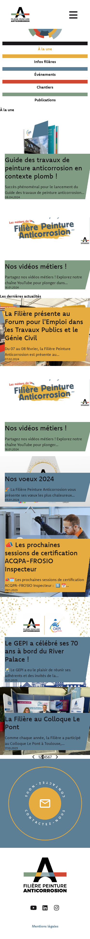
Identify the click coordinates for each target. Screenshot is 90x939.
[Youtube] (33, 907)
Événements (45, 74)
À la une (45, 48)
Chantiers (45, 87)
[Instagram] (56, 907)
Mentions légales (45, 926)
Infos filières (45, 61)
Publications (45, 99)
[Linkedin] (45, 907)
